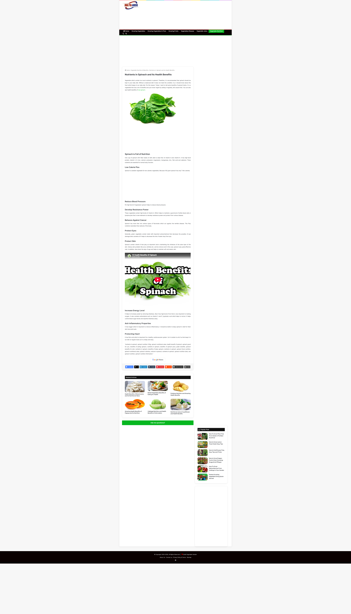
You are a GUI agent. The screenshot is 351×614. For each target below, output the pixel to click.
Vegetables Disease (187, 31)
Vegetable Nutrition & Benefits (139, 70)
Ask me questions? (158, 423)
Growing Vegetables (138, 31)
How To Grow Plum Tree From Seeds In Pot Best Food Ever (216, 435)
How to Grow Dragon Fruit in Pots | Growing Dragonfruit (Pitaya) (216, 460)
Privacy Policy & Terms (179, 557)
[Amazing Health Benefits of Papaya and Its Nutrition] (135, 404)
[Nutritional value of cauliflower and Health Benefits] (181, 404)
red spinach (141, 90)
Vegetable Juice (202, 31)
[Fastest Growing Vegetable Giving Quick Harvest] (203, 477)
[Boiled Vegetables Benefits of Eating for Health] (158, 386)
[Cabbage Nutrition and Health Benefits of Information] (158, 404)
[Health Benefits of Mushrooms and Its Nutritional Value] (135, 386)
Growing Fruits (173, 31)
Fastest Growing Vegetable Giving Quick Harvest (216, 476)
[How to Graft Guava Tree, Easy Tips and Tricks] (203, 452)
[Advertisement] (194, 15)
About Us (162, 557)
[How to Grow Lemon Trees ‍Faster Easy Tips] (203, 444)
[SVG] (131, 5)
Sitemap (189, 557)
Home (127, 31)
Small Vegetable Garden (190, 554)
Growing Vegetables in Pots (157, 31)
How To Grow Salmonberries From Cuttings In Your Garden (216, 468)
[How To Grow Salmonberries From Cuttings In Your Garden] (203, 469)
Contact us (169, 557)
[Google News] (157, 360)
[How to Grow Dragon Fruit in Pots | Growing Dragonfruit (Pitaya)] (203, 460)
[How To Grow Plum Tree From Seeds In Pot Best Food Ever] (203, 436)
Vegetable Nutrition (216, 31)
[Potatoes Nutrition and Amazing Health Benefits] (181, 386)
